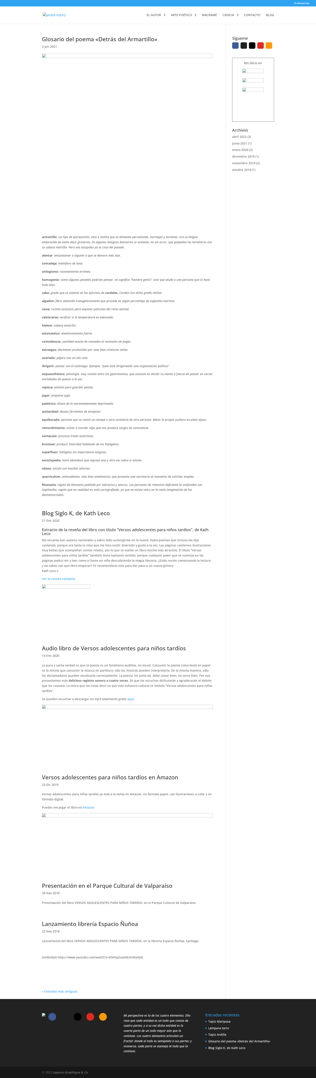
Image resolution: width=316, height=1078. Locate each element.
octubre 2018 (241, 170)
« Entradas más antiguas (59, 991)
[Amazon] (269, 45)
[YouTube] (260, 45)
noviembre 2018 (243, 163)
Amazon (88, 807)
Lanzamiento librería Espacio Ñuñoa (90, 924)
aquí (130, 699)
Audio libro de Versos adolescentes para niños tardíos (114, 648)
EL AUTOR (154, 15)
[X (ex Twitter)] (244, 45)
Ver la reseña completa (58, 579)
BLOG (270, 15)
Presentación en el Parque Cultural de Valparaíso (107, 885)
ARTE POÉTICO (181, 15)
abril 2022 (239, 137)
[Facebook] (235, 45)
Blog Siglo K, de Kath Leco (76, 513)
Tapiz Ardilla (217, 1034)
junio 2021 (239, 143)
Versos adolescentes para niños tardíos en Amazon (110, 777)
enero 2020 (240, 150)
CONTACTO (252, 15)
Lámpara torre (218, 1028)
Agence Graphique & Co (70, 1072)
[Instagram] (252, 45)
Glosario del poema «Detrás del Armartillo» (99, 39)
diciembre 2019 (243, 156)
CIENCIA (228, 15)
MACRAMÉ (209, 15)
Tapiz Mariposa (219, 1021)
